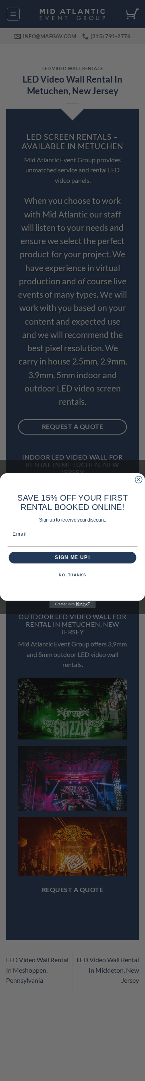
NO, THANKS (72, 575)
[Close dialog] (138, 479)
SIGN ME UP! (72, 557)
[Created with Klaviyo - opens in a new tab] (72, 604)
